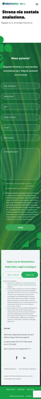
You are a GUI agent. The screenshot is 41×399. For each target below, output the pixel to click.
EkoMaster (21, 389)
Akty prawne (10, 389)
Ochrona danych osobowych (27, 369)
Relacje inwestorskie (17, 396)
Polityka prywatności (10, 369)
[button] (37, 4)
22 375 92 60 (20, 75)
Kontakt (28, 396)
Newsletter (31, 389)
